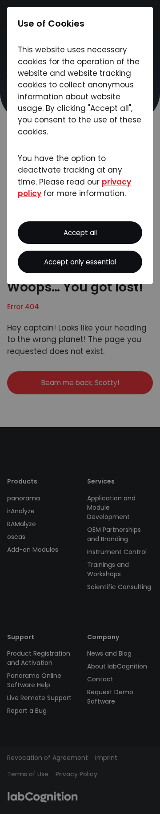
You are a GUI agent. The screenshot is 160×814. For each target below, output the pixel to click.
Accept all (80, 232)
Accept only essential (80, 262)
